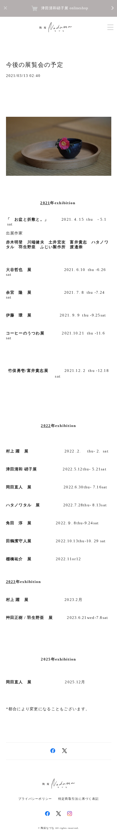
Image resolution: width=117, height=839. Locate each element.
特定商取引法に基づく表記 (78, 798)
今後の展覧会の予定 (35, 64)
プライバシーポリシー (35, 798)
